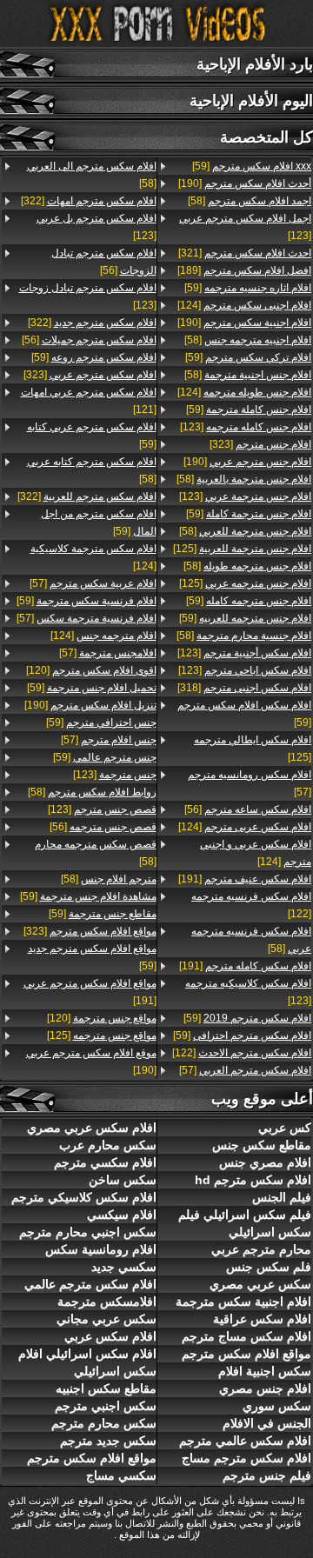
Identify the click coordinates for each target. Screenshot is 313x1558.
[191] (244, 879)
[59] (251, 166)
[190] (244, 183)
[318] (244, 688)
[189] (244, 270)
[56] (247, 809)
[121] (88, 401)
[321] (244, 253)
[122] (251, 905)
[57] (249, 783)
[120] (91, 670)
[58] (249, 201)
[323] (260, 444)
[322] (88, 201)
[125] (242, 549)
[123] (245, 227)
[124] (244, 305)
